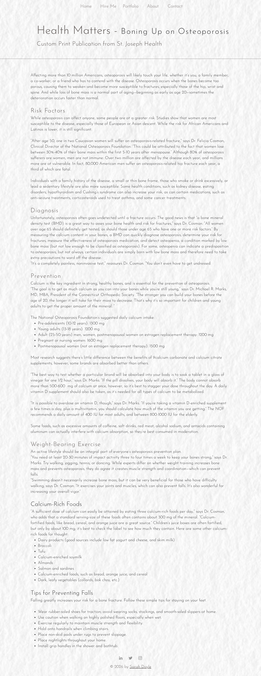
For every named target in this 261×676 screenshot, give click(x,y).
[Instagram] (140, 658)
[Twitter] (130, 658)
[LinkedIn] (120, 658)
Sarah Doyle (140, 667)
